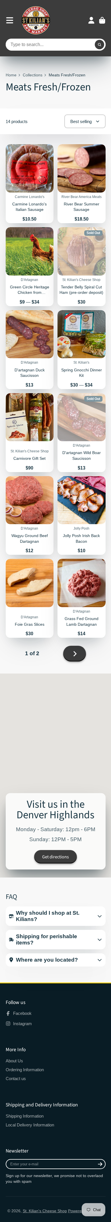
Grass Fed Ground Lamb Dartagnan (81, 598)
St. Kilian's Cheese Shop (45, 1211)
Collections (32, 75)
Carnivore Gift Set (30, 432)
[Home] (36, 20)
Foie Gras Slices (30, 598)
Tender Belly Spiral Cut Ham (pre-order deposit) (81, 266)
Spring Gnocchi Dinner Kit (81, 349)
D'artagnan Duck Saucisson (30, 349)
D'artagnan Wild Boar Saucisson (81, 432)
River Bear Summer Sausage (81, 183)
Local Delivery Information (30, 1124)
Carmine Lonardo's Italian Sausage (30, 183)
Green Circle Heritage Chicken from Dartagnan (30, 266)
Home (11, 75)
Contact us (16, 1078)
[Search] (99, 44)
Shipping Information (25, 1116)
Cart (102, 20)
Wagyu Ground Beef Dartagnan (30, 515)
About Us (14, 1060)
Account (91, 20)
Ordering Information (25, 1069)
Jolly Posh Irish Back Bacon (81, 515)
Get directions (55, 857)
